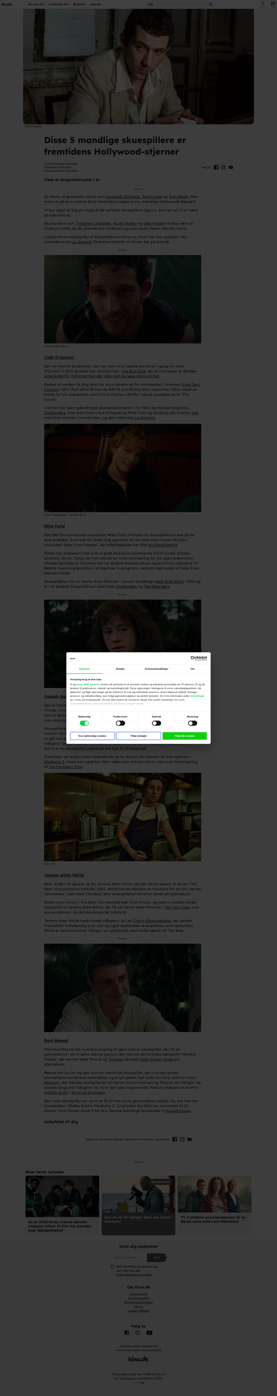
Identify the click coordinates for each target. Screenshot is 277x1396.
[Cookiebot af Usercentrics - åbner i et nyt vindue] (193, 658)
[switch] (120, 723)
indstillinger (197, 696)
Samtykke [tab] (84, 669)
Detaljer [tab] (120, 669)
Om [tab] (193, 669)
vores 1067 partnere (88, 684)
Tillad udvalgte (138, 736)
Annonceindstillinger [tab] (156, 669)
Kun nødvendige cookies (92, 736)
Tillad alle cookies (185, 736)
